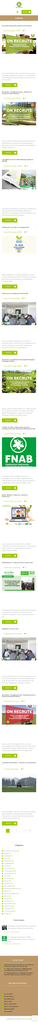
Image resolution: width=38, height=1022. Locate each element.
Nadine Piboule (16, 298)
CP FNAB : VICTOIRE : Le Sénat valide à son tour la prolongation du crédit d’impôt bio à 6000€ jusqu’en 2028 (18, 428)
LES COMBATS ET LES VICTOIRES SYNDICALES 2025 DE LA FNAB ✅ (17, 160)
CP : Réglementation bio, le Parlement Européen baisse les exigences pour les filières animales (18, 974)
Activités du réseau (10, 851)
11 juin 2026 (6, 31)
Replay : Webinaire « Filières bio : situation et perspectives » (15, 496)
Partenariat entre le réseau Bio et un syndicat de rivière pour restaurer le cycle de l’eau (22, 927)
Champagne (7, 863)
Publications (8, 906)
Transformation (9, 911)
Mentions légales (9, 1009)
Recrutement (8, 1012)
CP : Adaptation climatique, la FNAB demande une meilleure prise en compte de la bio (21, 939)
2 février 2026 (7, 298)
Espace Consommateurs (11, 1006)
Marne (6, 891)
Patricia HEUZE (15, 932)
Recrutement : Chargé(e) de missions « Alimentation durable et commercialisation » (17, 93)
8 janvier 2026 (7, 366)
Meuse (6, 896)
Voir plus (8, 85)
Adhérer (25, 12)
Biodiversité (7, 861)
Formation (7, 884)
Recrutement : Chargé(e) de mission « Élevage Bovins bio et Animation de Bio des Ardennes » (18, 696)
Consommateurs (9, 873)
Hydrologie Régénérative (11, 889)
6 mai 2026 (6, 98)
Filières (6, 881)
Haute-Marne (8, 886)
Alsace (6, 853)
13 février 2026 (7, 166)
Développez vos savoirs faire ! (10, 629)
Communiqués (8, 871)
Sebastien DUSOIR (15, 31)
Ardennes (7, 856)
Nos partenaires (9, 996)
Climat (6, 866)
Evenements (7, 878)
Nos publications (9, 999)
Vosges (6, 914)
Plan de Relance (9, 904)
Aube (5, 858)
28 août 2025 (7, 701)
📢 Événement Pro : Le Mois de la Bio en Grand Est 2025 (17, 563)
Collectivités (8, 868)
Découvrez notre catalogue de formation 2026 (15, 293)
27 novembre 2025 (8, 501)
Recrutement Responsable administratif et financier (17, 26)
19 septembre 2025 (8, 634)
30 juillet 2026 (7, 944)
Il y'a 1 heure (7, 932)
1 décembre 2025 (7, 434)
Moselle (6, 899)
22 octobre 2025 (7, 568)
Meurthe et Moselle (10, 894)
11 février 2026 (7, 232)
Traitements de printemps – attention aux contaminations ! (19, 763)
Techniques (7, 909)
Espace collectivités (10, 1004)
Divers (6, 876)
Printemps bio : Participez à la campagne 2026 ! (15, 227)
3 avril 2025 (7, 769)
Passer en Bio (8, 1001)
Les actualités (8, 994)
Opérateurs (7, 901)
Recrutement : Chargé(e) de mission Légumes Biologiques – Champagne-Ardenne (19, 360)
